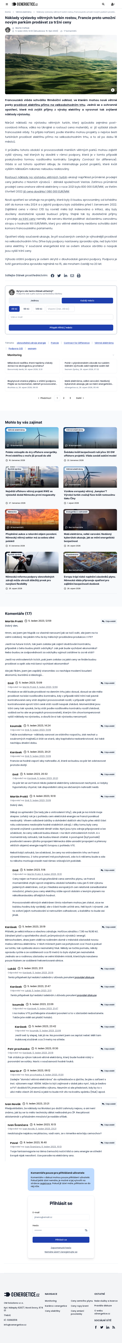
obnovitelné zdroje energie (31, 354)
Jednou (34, 300)
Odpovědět (110, 632)
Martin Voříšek (22, 28)
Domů (8, 12)
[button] (44, 409)
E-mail (36, 1223)
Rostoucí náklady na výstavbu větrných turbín (36, 177)
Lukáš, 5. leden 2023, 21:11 (38, 1001)
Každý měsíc (87, 300)
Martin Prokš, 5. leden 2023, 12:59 (40, 698)
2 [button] (63, 409)
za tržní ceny (27, 219)
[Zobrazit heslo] (86, 1241)
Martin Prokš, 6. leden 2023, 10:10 (44, 885)
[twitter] (59, 275)
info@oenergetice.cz (15, 1335)
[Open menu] (6, 4)
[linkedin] (65, 275)
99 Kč (26, 308)
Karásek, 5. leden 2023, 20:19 (38, 983)
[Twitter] (103, 1338)
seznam (32, 359)
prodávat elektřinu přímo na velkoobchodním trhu (49, 105)
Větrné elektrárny (24, 12)
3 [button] (70, 409)
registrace (45, 1194)
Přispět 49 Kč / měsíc (61, 338)
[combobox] (61, 366)
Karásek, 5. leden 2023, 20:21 (42, 789)
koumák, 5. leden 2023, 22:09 (45, 1041)
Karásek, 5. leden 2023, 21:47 (42, 1019)
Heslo (36, 1236)
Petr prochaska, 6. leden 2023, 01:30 (44, 1085)
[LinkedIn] (109, 1338)
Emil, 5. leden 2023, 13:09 (38, 741)
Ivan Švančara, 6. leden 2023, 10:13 (43, 1157)
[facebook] (52, 275)
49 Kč (14, 308)
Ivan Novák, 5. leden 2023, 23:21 (39, 1139)
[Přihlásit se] (112, 4)
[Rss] (115, 1338)
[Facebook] (97, 1338)
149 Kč (39, 308)
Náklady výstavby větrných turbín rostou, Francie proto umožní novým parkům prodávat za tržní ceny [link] (77, 12)
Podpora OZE (16, 359)
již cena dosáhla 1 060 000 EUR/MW (46, 191)
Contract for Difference (77, 354)
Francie (55, 354)
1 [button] (57, 409)
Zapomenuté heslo (61, 1258)
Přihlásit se (61, 1250)
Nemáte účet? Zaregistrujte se (61, 1263)
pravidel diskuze (84, 988)
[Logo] (25, 4)
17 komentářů (70, 31)
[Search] (103, 4)
